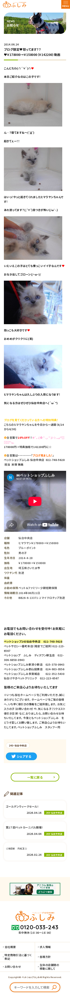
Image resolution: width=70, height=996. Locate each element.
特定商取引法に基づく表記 (18, 956)
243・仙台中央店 (18, 745)
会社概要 (10, 947)
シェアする (24, 756)
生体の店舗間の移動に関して (49, 966)
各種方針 (45, 957)
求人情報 (45, 947)
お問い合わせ (13, 967)
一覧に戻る (35, 777)
